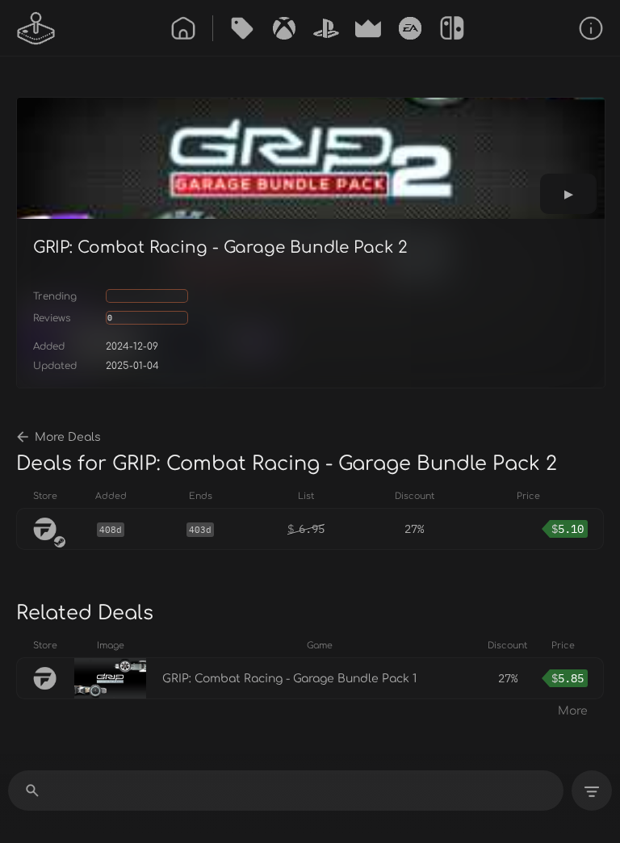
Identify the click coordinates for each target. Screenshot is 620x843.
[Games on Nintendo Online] (452, 28)
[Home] (183, 28)
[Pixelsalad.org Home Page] (36, 28)
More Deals (68, 437)
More (573, 711)
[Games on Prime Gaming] (368, 28)
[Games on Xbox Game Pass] (284, 28)
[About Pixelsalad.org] (591, 28)
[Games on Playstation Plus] (326, 28)
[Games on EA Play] (410, 28)
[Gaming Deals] (242, 28)
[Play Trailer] (568, 194)
